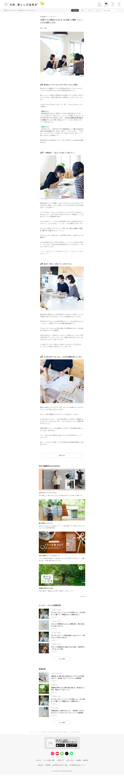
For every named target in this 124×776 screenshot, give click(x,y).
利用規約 (85, 760)
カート (112, 5)
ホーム (32, 732)
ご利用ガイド (60, 760)
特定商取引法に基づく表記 (59, 765)
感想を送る (62, 455)
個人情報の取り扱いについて (78, 765)
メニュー (119, 5)
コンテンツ (106, 5)
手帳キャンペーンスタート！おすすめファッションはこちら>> (19, 10)
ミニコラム (37, 732)
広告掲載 (78, 760)
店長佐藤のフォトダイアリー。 (49, 16)
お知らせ (38, 760)
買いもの (99, 5)
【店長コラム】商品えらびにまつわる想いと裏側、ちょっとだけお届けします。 (61, 732)
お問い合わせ (70, 760)
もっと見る (62, 659)
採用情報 (47, 765)
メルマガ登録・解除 (49, 760)
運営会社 (40, 765)
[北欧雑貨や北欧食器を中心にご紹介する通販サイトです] (24, 4)
